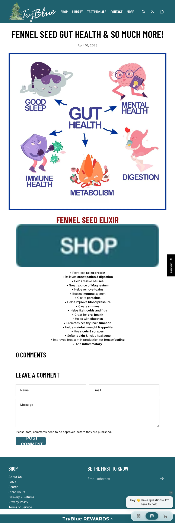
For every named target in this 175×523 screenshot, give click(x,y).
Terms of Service (20, 507)
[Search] (143, 11)
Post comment (32, 441)
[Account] (152, 11)
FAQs (12, 482)
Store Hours (17, 492)
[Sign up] (162, 478)
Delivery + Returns (21, 497)
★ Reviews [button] (171, 265)
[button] (87, 518)
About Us (15, 477)
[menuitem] (130, 11)
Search (13, 487)
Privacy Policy (18, 502)
